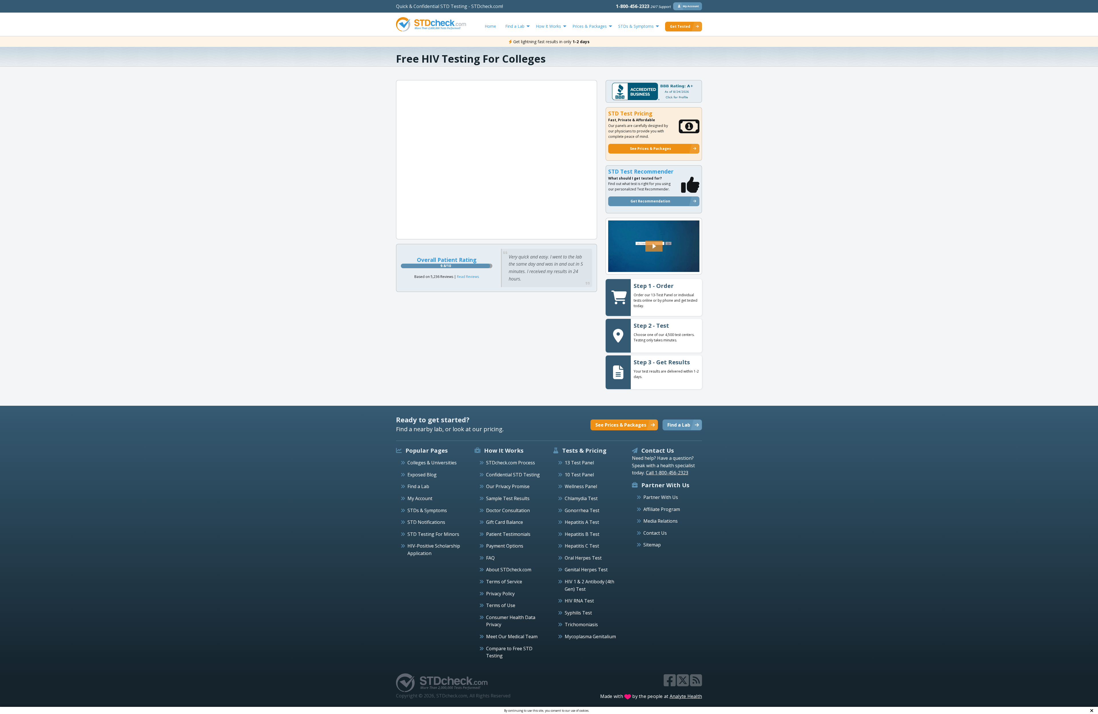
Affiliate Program (661, 509)
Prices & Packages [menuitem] (589, 26)
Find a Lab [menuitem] (514, 26)
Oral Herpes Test (583, 558)
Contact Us (655, 533)
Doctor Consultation (508, 510)
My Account (419, 498)
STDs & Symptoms (427, 510)
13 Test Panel (579, 463)
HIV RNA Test (579, 601)
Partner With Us (660, 497)
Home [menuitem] (490, 26)
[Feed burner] (696, 684)
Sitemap (652, 545)
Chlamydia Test (581, 498)
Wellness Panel (581, 486)
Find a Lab (418, 486)
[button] (654, 246)
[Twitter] (683, 684)
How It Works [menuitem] (548, 26)
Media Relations (660, 521)
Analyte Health (686, 696)
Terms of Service (504, 581)
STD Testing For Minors (433, 534)
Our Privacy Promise (508, 486)
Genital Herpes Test (586, 569)
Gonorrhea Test (582, 510)
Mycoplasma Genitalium (590, 636)
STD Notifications (426, 522)
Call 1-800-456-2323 (667, 473)
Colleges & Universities (432, 463)
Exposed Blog (422, 475)
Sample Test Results (508, 498)
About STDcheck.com (508, 569)
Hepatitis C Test (582, 546)
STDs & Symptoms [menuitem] (636, 26)
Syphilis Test (578, 613)
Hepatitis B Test (582, 534)
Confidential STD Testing (513, 475)
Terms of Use (500, 605)
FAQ (490, 558)
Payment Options (504, 546)
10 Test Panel (579, 475)
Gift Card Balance (504, 522)
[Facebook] (670, 684)
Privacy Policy (500, 593)
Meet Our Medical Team (512, 636)
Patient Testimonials (508, 534)
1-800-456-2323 (643, 6)
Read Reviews (468, 276)
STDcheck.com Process (510, 463)
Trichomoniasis (581, 624)
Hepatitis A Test (582, 522)
